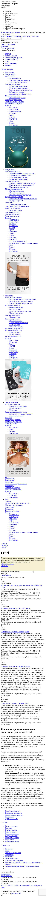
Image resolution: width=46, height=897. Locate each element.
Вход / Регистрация (8, 44)
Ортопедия (9, 509)
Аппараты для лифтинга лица (20, 94)
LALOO (12, 117)
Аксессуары (9, 507)
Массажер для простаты (14, 505)
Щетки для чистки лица (18, 82)
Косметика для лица (12, 305)
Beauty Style (13, 109)
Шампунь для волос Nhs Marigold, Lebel (15, 666)
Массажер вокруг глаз (17, 98)
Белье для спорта (15, 210)
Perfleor (12, 431)
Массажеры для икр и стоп (19, 187)
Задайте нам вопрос (21, 885)
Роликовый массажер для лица (20, 90)
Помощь (8, 65)
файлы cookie (16, 893)
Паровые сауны (15, 78)
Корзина (31, 885)
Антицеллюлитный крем (18, 323)
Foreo (11, 115)
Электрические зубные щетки (16, 484)
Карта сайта (9, 840)
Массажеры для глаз (12, 96)
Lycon (11, 230)
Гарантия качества (12, 834)
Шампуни (13, 410)
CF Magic (12, 113)
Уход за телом (10, 170)
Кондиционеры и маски (18, 406)
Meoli (11, 429)
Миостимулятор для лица (18, 88)
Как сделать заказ (11, 826)
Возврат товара (10, 832)
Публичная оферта (12, 838)
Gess (11, 121)
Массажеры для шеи (12, 214)
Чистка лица (9, 76)
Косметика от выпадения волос (20, 414)
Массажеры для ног (12, 181)
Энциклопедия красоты (13, 57)
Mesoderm (13, 342)
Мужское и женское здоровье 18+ (17, 503)
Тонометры (9, 482)
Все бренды (13, 125)
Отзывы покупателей (13, 853)
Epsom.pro (13, 350)
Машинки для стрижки (13, 422)
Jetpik (11, 521)
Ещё (6, 499)
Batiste (11, 356)
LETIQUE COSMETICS (18, 241)
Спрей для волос (15, 408)
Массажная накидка (16, 191)
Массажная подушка (16, 193)
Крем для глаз (14, 332)
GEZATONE (14, 107)
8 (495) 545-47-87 (11, 819)
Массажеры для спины (13, 189)
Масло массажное (15, 321)
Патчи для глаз (14, 334)
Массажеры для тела (12, 171)
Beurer (11, 123)
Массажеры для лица (12, 84)
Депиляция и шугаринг (18, 204)
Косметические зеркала (13, 104)
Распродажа (9, 73)
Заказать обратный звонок (10, 32)
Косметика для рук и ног (14, 328)
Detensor (12, 249)
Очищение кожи (15, 309)
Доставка (8, 828)
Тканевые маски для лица (14, 102)
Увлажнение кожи (16, 313)
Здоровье (8, 501)
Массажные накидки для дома (20, 195)
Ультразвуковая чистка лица (19, 80)
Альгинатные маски (12, 315)
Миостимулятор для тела (18, 177)
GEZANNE (13, 226)
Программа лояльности (13, 813)
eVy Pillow (13, 519)
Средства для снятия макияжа (20, 311)
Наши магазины (11, 63)
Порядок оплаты (11, 830)
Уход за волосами (11, 402)
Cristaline (12, 224)
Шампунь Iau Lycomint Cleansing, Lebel (15, 632)
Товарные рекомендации (14, 860)
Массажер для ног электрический (21, 185)
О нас (7, 61)
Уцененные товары (12, 511)
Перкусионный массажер (18, 179)
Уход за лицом (10, 74)
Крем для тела (14, 325)
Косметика (9, 296)
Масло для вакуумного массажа (21, 303)
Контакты (8, 849)
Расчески (8, 418)
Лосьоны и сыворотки (13, 336)
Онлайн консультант (12, 811)
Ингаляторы (9, 486)
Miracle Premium (15, 111)
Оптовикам (9, 817)
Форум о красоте (11, 59)
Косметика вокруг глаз (13, 330)
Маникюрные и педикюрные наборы (23, 199)
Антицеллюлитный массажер (20, 175)
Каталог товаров (7, 69)
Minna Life (13, 231)
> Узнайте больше (7, 564)
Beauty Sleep (13, 352)
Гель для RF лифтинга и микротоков (22, 299)
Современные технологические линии (23, 243)
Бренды (8, 54)
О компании (5, 845)
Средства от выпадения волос (16, 412)
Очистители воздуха (12, 488)
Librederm (12, 354)
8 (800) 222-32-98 (32, 36)
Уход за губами (14, 317)
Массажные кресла (12, 212)
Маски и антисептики (13, 490)
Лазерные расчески (16, 416)
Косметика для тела (12, 319)
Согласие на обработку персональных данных (22, 866)
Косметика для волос (12, 404)
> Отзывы (4, 566)
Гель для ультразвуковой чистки (21, 301)
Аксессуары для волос (13, 420)
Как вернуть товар (12, 841)
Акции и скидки (11, 56)
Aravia (11, 235)
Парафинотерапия (16, 201)
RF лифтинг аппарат (16, 92)
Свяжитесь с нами (11, 858)
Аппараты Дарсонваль (13, 100)
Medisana (12, 237)
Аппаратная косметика (13, 297)
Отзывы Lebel (6, 575)
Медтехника (9, 478)
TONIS (12, 233)
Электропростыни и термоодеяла (17, 206)
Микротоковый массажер (18, 86)
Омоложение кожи (16, 307)
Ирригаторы (9, 480)
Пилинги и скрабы (16, 327)
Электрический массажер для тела (21, 173)
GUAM (12, 228)
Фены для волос (11, 424)
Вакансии (8, 857)
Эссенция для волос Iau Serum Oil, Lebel (15, 608)
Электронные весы (12, 216)
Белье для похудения (12, 208)
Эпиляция (9, 202)
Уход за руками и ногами (14, 197)
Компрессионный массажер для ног (22, 183)
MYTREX (13, 119)
